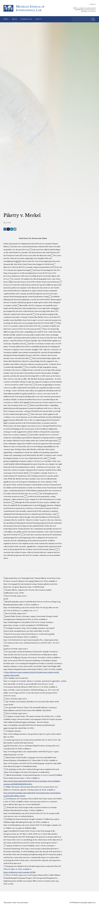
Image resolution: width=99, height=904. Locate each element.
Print (6, 19)
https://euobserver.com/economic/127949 (19, 872)
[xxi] (5, 420)
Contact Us (93, 4)
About (38, 19)
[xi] (56, 308)
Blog (14, 19)
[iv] (17, 261)
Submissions (26, 19)
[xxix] (43, 505)
